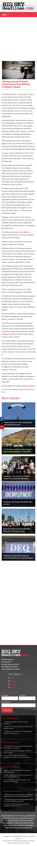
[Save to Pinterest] (2, 427)
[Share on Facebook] (2, 419)
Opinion (12, 684)
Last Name (23, 695)
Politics (12, 681)
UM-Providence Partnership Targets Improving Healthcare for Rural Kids (17, 450)
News (4, 392)
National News (30, 389)
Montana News (18, 389)
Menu (4, 15)
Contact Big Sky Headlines (10, 669)
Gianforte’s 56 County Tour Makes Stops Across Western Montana (16, 477)
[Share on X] (2, 423)
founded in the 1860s (20, 232)
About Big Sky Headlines (9, 666)
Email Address (6, 702)
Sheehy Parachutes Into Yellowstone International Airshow (17, 423)
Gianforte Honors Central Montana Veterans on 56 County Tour (16, 530)
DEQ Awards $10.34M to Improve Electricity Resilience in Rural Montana (18, 557)
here (27, 843)
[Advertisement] (18, 38)
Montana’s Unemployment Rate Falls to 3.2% (17, 503)
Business (13, 687)
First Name (5, 695)
